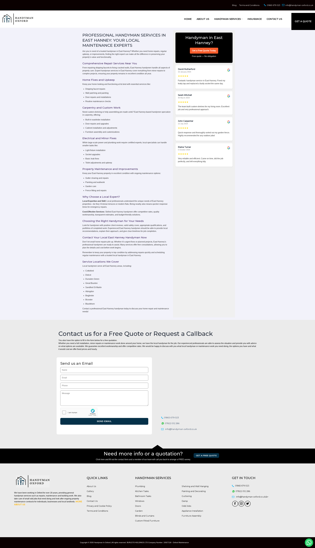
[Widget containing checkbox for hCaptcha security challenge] (78, 412)
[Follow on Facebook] (235, 504)
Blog (234, 5)
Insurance (254, 19)
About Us (203, 19)
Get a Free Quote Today (204, 50)
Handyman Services (227, 19)
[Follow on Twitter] (248, 504)
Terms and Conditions (249, 5)
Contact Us (274, 19)
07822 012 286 (172, 423)
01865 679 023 (273, 5)
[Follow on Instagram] (241, 504)
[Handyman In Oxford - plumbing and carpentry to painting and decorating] (17, 19)
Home (188, 19)
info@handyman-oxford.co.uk (299, 5)
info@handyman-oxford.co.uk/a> (252, 497)
